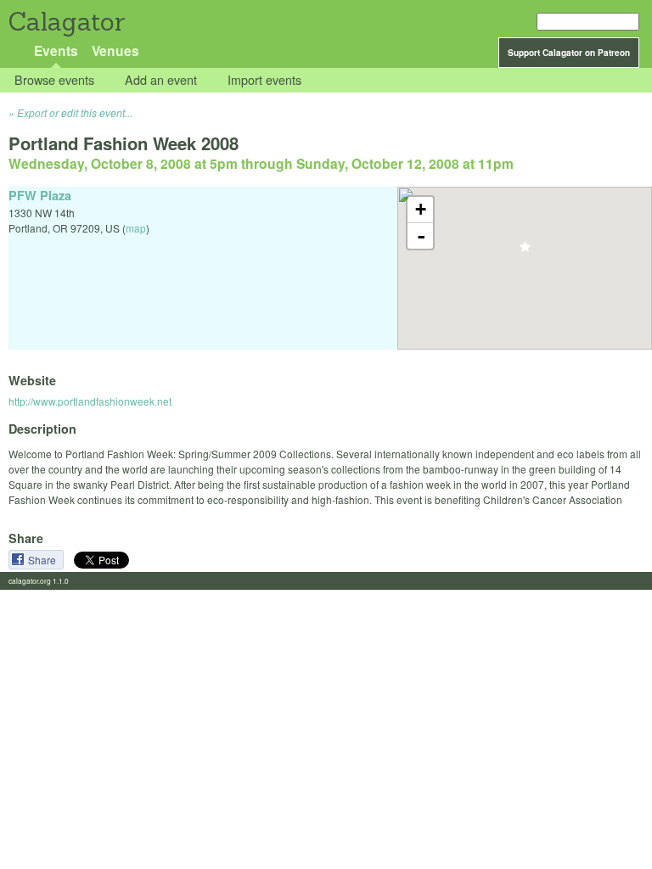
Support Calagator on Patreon (569, 53)
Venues (115, 50)
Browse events (54, 80)
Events (56, 50)
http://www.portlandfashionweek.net (89, 401)
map (136, 228)
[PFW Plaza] (525, 252)
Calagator (65, 21)
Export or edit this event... (74, 112)
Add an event (161, 80)
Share (43, 559)
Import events (264, 80)
